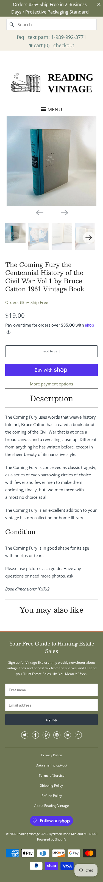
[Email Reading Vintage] (78, 735)
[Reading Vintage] (51, 82)
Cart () (40, 45)
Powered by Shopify (51, 839)
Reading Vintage (28, 834)
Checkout (63, 45)
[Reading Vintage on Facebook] (35, 735)
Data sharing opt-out (51, 765)
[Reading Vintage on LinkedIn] (67, 735)
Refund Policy (51, 795)
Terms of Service (52, 775)
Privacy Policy (51, 755)
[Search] (11, 24)
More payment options (51, 384)
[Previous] (39, 212)
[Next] (64, 212)
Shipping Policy (51, 785)
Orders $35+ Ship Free (26, 302)
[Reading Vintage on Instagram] (56, 735)
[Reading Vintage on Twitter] (24, 735)
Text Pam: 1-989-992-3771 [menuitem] (57, 37)
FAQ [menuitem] (20, 37)
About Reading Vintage (51, 805)
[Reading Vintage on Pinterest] (46, 735)
